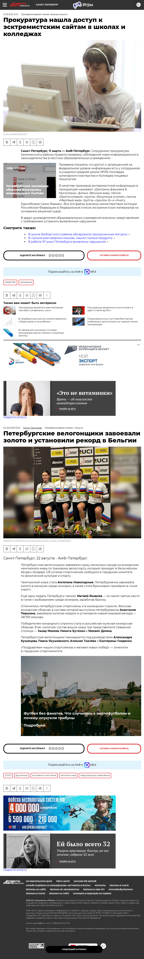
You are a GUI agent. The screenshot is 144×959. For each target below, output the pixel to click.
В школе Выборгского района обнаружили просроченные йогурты (77, 234)
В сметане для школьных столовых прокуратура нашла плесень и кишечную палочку (41, 333)
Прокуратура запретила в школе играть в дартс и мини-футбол (110, 309)
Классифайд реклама (121, 889)
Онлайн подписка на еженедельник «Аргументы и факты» (58, 885)
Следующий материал (74, 949)
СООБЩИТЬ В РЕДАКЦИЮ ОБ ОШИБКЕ (92, 893)
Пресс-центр (63, 881)
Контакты (100, 885)
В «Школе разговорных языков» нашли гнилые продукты (70, 238)
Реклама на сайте (36, 889)
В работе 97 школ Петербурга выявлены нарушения (67, 241)
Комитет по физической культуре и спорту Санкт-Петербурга (37, 540)
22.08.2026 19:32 (11, 427)
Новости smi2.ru (15, 417)
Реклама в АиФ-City (94, 889)
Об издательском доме (39, 881)
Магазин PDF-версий (85, 881)
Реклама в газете (119, 885)
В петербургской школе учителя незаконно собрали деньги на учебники (42, 320)
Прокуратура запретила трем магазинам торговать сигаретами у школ (40, 309)
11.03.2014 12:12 (10, 14)
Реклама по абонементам (64, 889)
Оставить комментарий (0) (114, 255)
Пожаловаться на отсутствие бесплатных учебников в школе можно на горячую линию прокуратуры (112, 321)
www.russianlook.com (15, 134)
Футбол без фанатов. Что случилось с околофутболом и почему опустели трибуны (77, 715)
